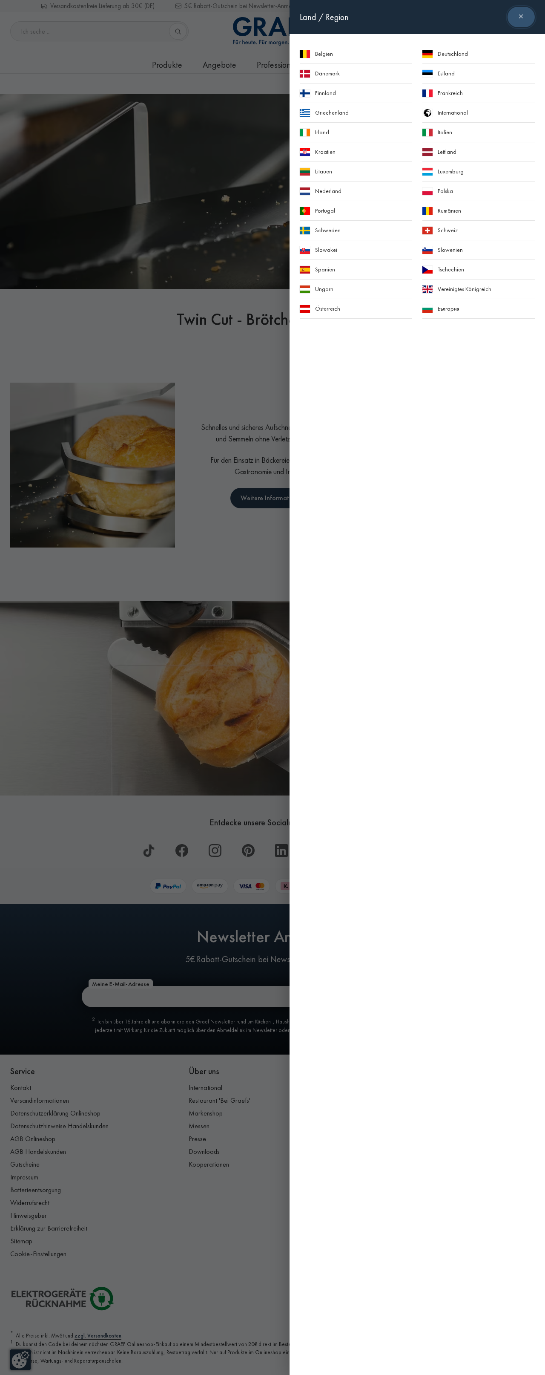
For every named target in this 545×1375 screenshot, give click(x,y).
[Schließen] (521, 17)
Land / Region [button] (324, 17)
